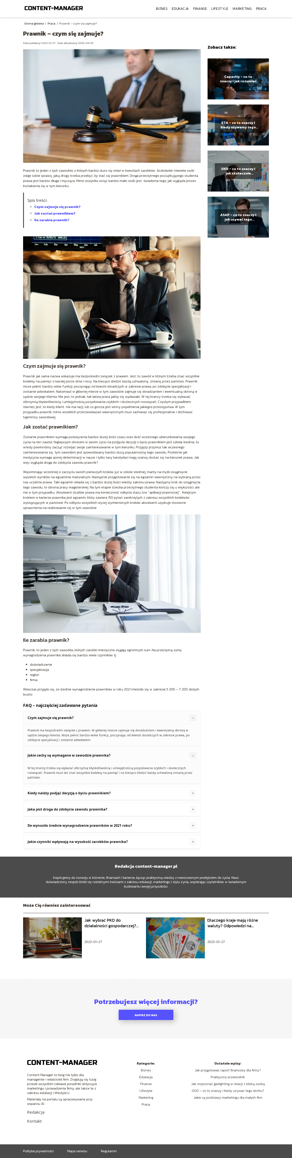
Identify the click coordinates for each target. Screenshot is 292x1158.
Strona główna (34, 23)
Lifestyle (220, 8)
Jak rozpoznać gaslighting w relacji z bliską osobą (228, 1083)
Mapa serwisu (77, 1151)
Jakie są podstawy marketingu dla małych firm (227, 1097)
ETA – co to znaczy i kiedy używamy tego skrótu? (238, 125)
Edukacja (180, 8)
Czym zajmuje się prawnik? (57, 206)
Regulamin (109, 1151)
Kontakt (34, 1121)
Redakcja (35, 1112)
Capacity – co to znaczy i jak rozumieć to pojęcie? (238, 78)
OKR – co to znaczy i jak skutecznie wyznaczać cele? (238, 171)
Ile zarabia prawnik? (51, 219)
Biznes (162, 8)
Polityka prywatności (38, 1151)
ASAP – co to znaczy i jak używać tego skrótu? (238, 217)
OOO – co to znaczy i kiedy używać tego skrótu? (228, 1090)
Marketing (242, 8)
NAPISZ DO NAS (146, 1015)
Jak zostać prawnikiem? (54, 213)
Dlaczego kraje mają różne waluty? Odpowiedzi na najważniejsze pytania (232, 922)
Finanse (200, 8)
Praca (261, 8)
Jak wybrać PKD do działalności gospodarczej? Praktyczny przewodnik (110, 922)
